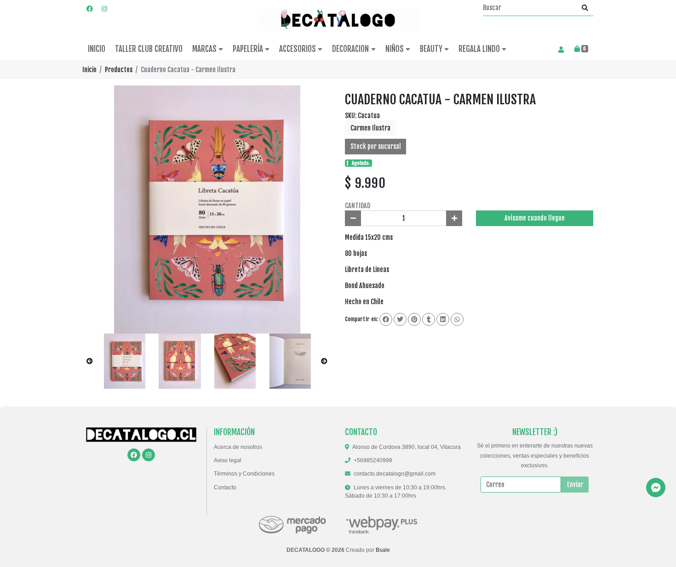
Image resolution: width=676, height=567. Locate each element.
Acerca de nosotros (238, 447)
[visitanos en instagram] (104, 8)
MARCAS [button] (204, 49)
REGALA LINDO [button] (479, 49)
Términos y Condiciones (244, 474)
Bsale (383, 550)
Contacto (225, 487)
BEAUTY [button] (431, 49)
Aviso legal (227, 460)
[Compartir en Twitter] (400, 319)
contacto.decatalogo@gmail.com (394, 474)
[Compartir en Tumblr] (428, 319)
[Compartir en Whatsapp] (457, 319)
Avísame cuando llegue (534, 218)
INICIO (96, 49)
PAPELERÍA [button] (248, 49)
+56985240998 (373, 460)
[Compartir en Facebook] (385, 319)
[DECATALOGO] (338, 19)
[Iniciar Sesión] (561, 49)
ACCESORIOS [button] (297, 49)
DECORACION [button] (350, 49)
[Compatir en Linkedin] (442, 319)
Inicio (89, 70)
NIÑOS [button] (394, 49)
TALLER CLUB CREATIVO (149, 49)
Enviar (575, 484)
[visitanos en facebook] (90, 8)
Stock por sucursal (375, 146)
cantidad (357, 206)
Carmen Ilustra (370, 128)
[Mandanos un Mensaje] (655, 487)
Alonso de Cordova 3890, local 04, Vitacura (406, 447)
